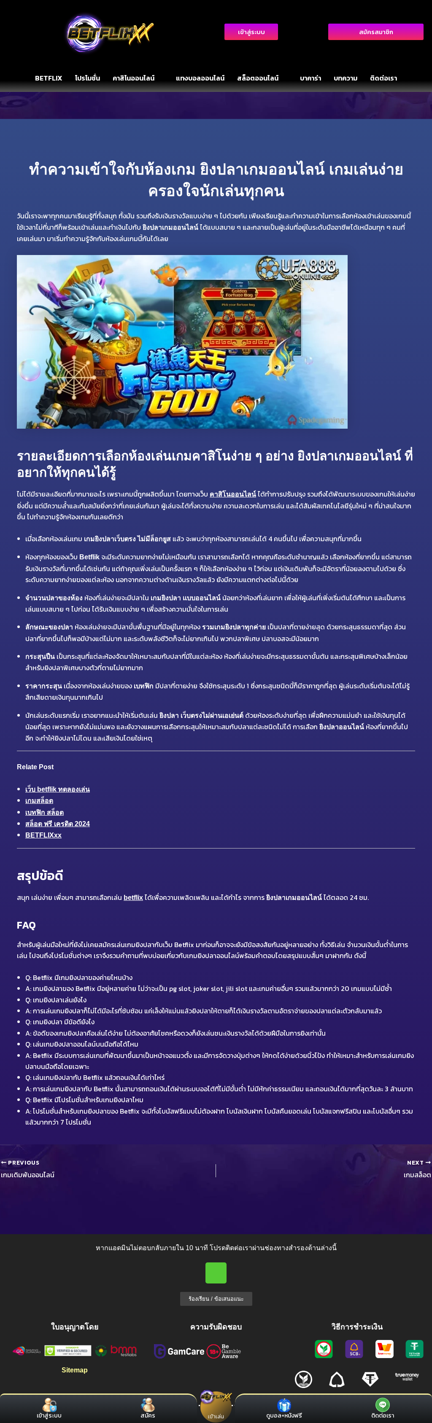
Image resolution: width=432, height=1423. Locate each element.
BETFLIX (48, 78)
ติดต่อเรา (383, 78)
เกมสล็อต (39, 800)
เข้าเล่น (216, 1416)
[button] (138, 78)
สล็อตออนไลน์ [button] (257, 78)
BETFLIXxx (43, 835)
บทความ (345, 78)
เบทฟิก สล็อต (44, 812)
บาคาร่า (310, 78)
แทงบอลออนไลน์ (200, 78)
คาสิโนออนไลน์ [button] (133, 78)
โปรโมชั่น (87, 78)
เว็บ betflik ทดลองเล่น (57, 789)
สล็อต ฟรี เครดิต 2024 (57, 823)
